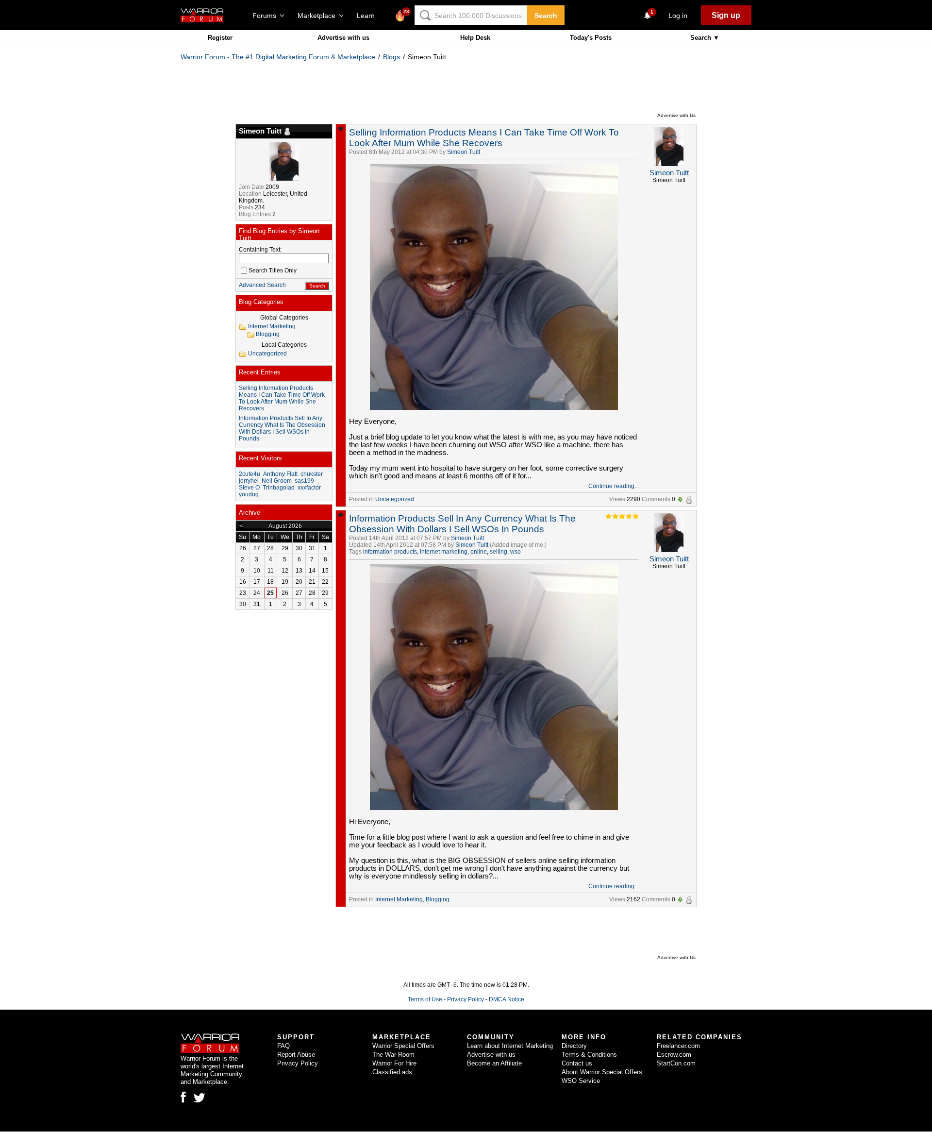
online (478, 551)
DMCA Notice (506, 999)
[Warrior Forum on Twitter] (199, 1098)
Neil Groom (277, 480)
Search (545, 15)
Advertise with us (343, 37)
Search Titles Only (273, 270)
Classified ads (392, 1072)
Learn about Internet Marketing (510, 1045)
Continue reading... (613, 486)
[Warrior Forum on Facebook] (183, 1097)
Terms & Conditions (589, 1054)
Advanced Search (262, 285)
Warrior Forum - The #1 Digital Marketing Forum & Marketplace (278, 57)
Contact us (577, 1063)
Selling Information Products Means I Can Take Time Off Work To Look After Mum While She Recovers (484, 137)
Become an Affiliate (494, 1063)
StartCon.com (676, 1063)
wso (515, 551)
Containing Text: (260, 249)
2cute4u (249, 474)
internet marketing (443, 551)
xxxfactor (309, 487)
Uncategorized (394, 499)
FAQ (283, 1045)
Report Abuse (296, 1054)
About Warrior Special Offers (602, 1072)
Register (220, 37)
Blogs (391, 57)
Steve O (249, 487)
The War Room (393, 1054)
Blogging (437, 899)
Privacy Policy (465, 999)
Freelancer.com (678, 1045)
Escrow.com (674, 1054)
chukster (311, 474)
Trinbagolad (279, 487)
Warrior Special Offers (403, 1045)
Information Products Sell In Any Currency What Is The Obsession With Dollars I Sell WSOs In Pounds (462, 523)
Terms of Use (425, 999)
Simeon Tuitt (463, 152)
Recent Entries (260, 372)
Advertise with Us (676, 115)
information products (390, 551)
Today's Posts (591, 37)
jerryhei (249, 480)
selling (498, 551)
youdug (249, 494)
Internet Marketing (399, 899)
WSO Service (581, 1080)
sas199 (304, 480)
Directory (574, 1045)
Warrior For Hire (394, 1063)
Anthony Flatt (280, 474)
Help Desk (475, 37)
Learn (369, 15)
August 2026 (285, 526)
